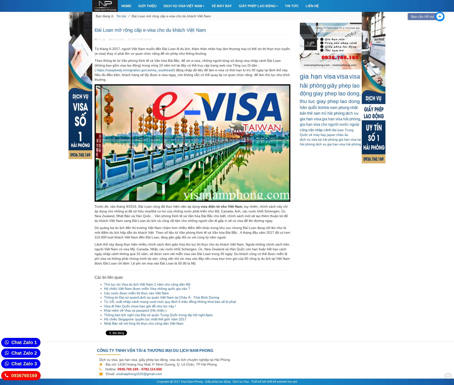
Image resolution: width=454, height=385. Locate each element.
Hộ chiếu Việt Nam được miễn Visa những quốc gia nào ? (147, 289)
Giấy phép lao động (217, 381)
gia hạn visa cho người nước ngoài (329, 124)
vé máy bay (317, 135)
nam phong (339, 107)
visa (342, 76)
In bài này (118, 39)
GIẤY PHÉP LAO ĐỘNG (257, 6)
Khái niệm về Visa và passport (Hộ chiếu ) (135, 310)
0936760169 (24, 375)
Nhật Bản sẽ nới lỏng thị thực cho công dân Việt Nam (143, 323)
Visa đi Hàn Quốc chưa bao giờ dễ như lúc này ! (140, 306)
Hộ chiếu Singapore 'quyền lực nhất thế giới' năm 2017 (145, 319)
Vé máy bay (222, 6)
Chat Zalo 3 (24, 363)
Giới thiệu (147, 6)
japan (331, 135)
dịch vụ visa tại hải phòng (319, 139)
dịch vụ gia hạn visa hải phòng (338, 144)
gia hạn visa (318, 76)
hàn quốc (308, 107)
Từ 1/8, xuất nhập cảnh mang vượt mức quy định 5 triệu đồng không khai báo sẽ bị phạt (170, 302)
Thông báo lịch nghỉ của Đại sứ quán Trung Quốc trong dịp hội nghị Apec (158, 315)
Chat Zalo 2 (24, 353)
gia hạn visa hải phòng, (341, 119)
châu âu (342, 135)
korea (323, 107)
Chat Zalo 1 (24, 342)
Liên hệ (312, 6)
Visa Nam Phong (192, 381)
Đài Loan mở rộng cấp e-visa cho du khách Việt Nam (150, 30)
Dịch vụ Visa (241, 381)
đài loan (338, 130)
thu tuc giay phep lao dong (330, 101)
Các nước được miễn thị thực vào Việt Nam (136, 293)
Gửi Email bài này (141, 39)
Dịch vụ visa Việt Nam (183, 6)
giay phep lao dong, (337, 93)
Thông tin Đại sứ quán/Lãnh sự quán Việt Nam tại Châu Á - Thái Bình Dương (161, 297)
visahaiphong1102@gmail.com (139, 374)
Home (126, 6)
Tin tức (292, 6)
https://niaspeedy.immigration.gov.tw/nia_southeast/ (135, 70)
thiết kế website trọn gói (282, 381)
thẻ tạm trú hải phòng (326, 113)
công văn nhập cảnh (315, 130)
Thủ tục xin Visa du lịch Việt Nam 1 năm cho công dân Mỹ (147, 284)
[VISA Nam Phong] (105, 6)
